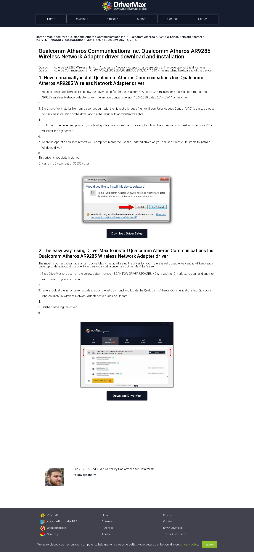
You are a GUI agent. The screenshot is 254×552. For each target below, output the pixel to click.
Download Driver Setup (127, 233)
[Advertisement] (127, 432)
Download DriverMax (127, 396)
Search (203, 19)
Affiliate (106, 534)
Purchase (112, 19)
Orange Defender (57, 528)
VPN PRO (52, 515)
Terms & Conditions (175, 534)
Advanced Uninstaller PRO (62, 521)
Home (51, 19)
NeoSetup (53, 534)
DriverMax (147, 469)
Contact (172, 19)
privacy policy (189, 544)
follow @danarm (84, 475)
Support (142, 19)
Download (81, 19)
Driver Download (173, 528)
